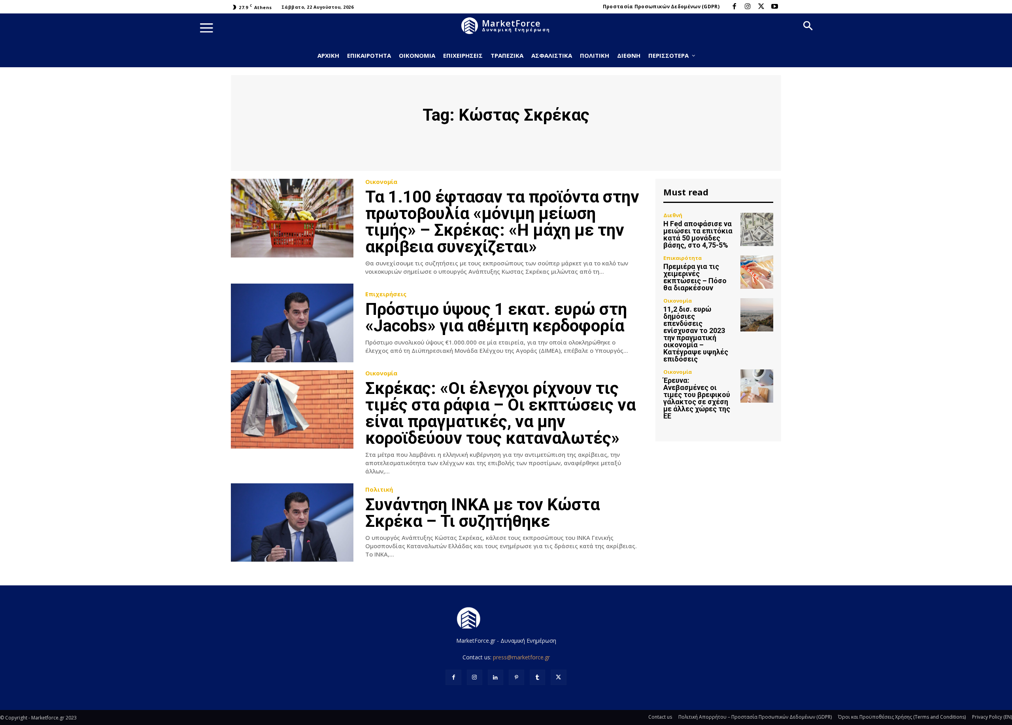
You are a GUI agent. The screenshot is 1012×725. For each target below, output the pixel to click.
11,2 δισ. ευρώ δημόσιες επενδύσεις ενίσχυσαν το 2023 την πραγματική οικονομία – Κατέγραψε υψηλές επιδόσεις (695, 334)
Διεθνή (672, 215)
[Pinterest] (516, 677)
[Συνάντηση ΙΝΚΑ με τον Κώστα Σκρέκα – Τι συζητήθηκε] (292, 522)
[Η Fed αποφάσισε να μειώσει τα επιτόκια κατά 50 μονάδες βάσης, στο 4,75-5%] (756, 229)
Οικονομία (381, 182)
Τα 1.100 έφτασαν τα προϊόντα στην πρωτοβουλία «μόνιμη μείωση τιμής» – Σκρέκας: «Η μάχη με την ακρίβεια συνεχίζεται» (502, 221)
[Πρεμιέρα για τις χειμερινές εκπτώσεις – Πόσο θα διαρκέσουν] (756, 272)
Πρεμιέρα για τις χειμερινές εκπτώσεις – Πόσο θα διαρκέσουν (695, 277)
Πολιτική (379, 489)
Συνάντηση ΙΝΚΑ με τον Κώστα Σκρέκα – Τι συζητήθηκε (482, 513)
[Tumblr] (537, 677)
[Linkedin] (495, 677)
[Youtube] (774, 6)
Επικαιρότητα (682, 258)
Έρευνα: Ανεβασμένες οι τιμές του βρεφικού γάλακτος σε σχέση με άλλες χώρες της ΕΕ (696, 398)
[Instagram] (747, 6)
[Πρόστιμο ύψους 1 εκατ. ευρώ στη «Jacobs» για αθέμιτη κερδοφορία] (292, 323)
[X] (761, 6)
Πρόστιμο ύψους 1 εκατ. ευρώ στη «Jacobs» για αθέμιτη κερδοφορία (496, 317)
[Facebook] (734, 6)
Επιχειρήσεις (385, 294)
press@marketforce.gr (521, 657)
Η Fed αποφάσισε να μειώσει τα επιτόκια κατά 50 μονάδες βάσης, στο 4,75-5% (698, 234)
